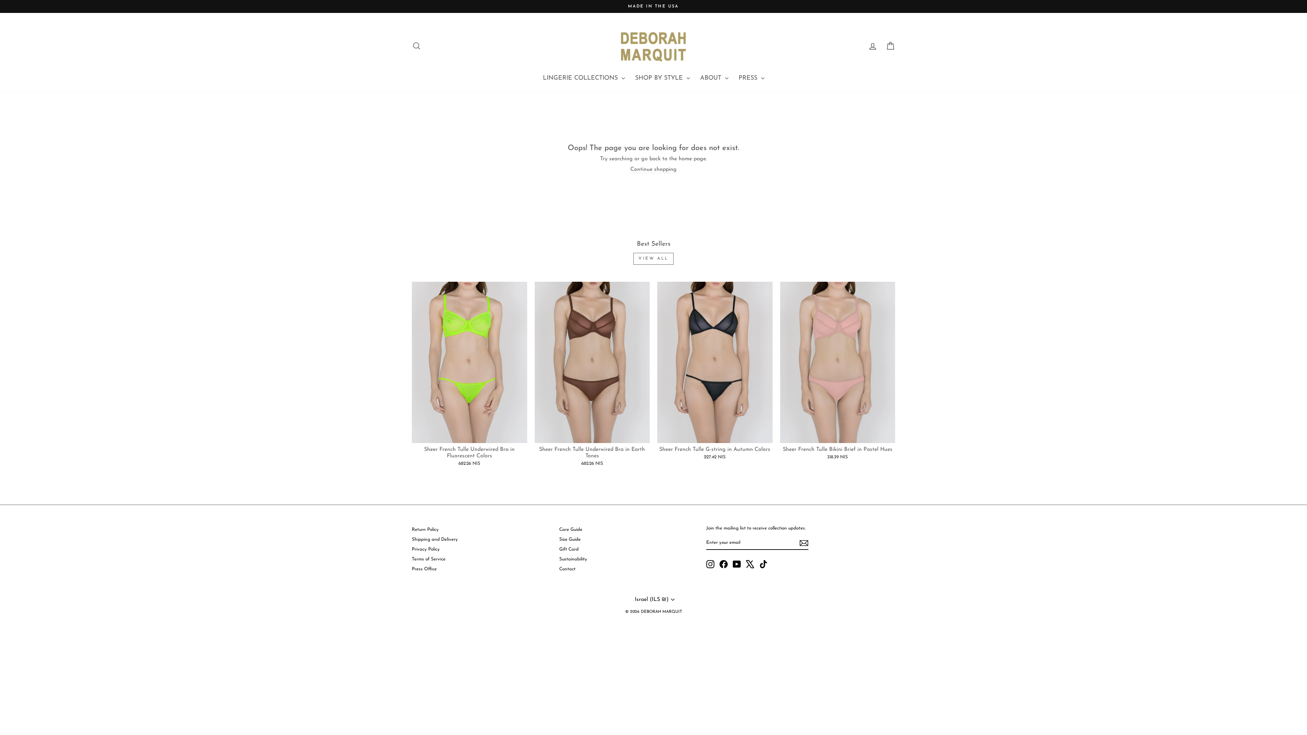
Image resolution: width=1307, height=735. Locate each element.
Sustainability (573, 559)
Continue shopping (653, 169)
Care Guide (570, 529)
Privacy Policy (426, 549)
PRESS (749, 78)
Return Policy (425, 529)
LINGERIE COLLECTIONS (581, 78)
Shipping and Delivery (435, 539)
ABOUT (711, 78)
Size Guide (570, 539)
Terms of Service (429, 559)
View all (653, 259)
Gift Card (569, 549)
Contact (567, 569)
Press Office (424, 569)
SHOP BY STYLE (660, 78)
